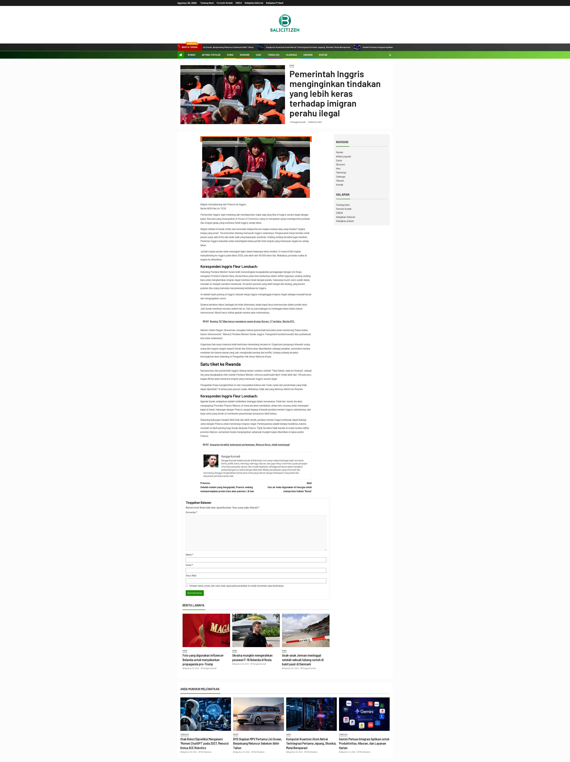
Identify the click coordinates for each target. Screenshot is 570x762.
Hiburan (307, 55)
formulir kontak (225, 3)
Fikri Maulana (206, 752)
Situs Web (191, 575)
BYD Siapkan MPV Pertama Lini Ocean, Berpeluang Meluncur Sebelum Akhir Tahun (257, 743)
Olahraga (291, 55)
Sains (288, 734)
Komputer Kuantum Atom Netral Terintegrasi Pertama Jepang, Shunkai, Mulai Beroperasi (259, 47)
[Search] (390, 55)
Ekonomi (244, 55)
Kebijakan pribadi (274, 3)
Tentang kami (207, 3)
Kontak (323, 55)
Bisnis (235, 734)
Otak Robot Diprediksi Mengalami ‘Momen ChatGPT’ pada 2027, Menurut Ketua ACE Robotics (204, 743)
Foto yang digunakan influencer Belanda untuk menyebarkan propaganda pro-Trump (203, 659)
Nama (189, 554)
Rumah (191, 55)
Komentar (191, 512)
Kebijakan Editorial (254, 3)
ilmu (258, 55)
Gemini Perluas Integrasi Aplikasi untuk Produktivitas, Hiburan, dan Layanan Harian (352, 47)
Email (189, 565)
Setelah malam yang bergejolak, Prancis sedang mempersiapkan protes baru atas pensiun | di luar (227, 487)
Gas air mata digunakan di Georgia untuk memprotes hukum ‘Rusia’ (290, 487)
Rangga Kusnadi (299, 122)
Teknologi (273, 55)
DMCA (239, 3)
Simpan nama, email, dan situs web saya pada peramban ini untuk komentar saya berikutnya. (236, 585)
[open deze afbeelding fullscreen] (256, 139)
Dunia (230, 55)
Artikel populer (211, 55)
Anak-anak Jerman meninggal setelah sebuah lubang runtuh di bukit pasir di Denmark (303, 659)
